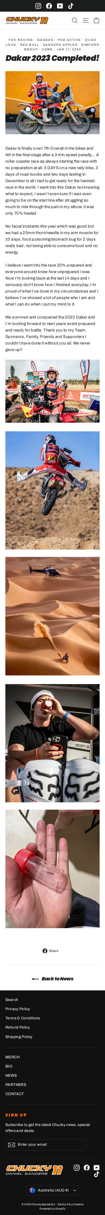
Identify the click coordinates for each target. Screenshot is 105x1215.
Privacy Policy (17, 1009)
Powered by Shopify (52, 1208)
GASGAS (45, 39)
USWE (47, 49)
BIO (8, 1066)
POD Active (69, 39)
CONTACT (14, 1094)
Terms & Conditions (22, 1018)
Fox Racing (21, 39)
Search (11, 1000)
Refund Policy (17, 1027)
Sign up (16, 1115)
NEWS (11, 1075)
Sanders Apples (60, 44)
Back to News (57, 978)
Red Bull (29, 44)
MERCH (12, 1057)
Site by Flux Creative (70, 1204)
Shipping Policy (19, 1037)
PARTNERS (15, 1085)
